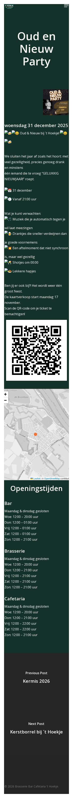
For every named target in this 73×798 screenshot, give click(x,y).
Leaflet (36, 478)
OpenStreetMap (52, 478)
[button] (66, 6)
